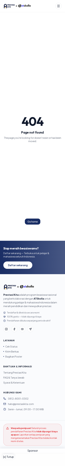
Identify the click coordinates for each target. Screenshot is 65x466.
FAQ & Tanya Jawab (13, 377)
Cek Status (11, 346)
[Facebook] (14, 329)
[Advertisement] (32, 459)
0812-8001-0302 (18, 398)
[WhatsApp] (30, 329)
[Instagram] (6, 329)
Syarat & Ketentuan (14, 382)
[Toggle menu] (58, 6)
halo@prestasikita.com (21, 403)
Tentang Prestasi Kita (14, 372)
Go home (33, 221)
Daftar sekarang (18, 265)
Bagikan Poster (13, 356)
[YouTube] (22, 329)
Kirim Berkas (12, 351)
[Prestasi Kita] (17, 6)
